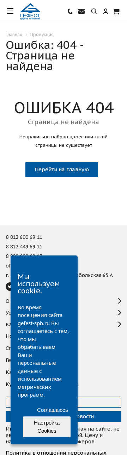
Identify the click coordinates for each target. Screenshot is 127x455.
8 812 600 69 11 (24, 237)
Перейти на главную (62, 169)
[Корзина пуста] (116, 11)
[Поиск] (94, 11)
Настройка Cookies (47, 427)
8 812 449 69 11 (24, 247)
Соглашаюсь (52, 410)
